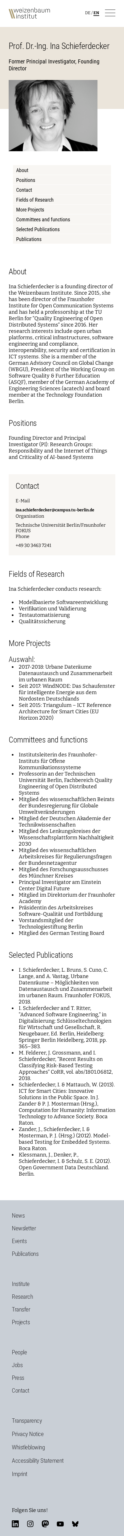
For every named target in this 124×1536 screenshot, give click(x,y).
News (18, 1215)
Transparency (27, 1420)
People (19, 1352)
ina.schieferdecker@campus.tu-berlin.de (55, 510)
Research (22, 1296)
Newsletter (24, 1228)
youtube (60, 1523)
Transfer (21, 1309)
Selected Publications (38, 229)
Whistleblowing (28, 1447)
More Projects (30, 210)
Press (18, 1377)
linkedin (15, 1523)
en (96, 12)
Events (19, 1241)
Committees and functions (43, 219)
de (88, 12)
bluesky (75, 1523)
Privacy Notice (28, 1434)
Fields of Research (35, 200)
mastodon (45, 1523)
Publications (29, 239)
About (22, 170)
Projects (21, 1322)
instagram (30, 1523)
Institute (21, 1283)
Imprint (19, 1474)
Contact (24, 190)
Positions (25, 180)
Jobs (17, 1365)
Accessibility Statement (38, 1460)
